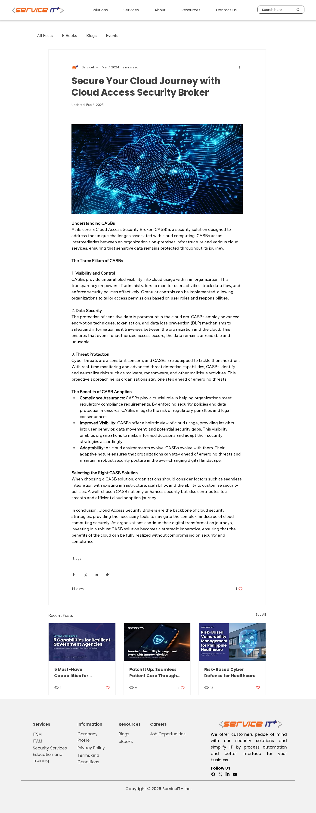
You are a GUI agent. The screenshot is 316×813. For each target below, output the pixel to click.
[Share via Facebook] (73, 574)
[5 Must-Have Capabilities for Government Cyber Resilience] (82, 642)
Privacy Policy (91, 748)
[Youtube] (234, 774)
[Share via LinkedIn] (96, 574)
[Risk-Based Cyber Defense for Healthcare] (232, 642)
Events (112, 35)
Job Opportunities (168, 734)
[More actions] (240, 67)
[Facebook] (213, 774)
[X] (220, 774)
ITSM (37, 734)
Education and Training (47, 757)
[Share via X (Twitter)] (85, 574)
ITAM (37, 741)
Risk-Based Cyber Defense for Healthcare (230, 672)
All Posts (45, 35)
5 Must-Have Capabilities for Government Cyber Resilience (75, 672)
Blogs (91, 35)
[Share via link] (107, 574)
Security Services (50, 748)
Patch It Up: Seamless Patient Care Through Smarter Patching (153, 672)
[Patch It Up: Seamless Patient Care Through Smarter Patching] (157, 642)
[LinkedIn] (227, 774)
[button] (99, 10)
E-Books (69, 35)
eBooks (126, 741)
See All (261, 614)
